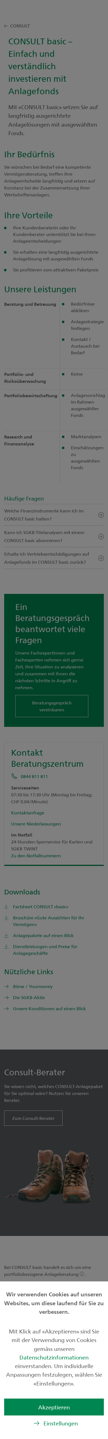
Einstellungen (60, 1423)
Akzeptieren (54, 1407)
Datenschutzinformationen (54, 1357)
